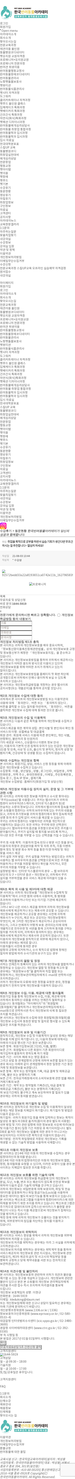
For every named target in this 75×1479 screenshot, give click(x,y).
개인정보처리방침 (11, 257)
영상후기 (5, 195)
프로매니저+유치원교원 (14, 60)
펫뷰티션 (5, 85)
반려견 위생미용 (10, 67)
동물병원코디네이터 (12, 52)
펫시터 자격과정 (10, 93)
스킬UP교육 (24, 268)
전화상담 (5, 607)
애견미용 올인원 (10, 49)
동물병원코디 (8, 151)
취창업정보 (7, 202)
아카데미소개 (8, 34)
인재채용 (5, 1412)
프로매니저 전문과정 (12, 63)
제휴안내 (5, 1404)
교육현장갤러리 (9, 224)
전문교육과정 (8, 45)
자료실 (4, 210)
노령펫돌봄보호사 (11, 82)
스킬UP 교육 (7, 147)
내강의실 (5, 239)
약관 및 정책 (7, 250)
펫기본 (4, 184)
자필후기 (5, 199)
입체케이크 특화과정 (12, 107)
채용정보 (5, 1408)
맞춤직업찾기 (8, 235)
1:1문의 (4, 228)
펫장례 (4, 177)
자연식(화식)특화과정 (13, 118)
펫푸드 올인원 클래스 (13, 103)
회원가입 (5, 27)
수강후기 (5, 188)
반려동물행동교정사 (12, 71)
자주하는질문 (8, 232)
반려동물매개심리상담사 (15, 125)
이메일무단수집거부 (12, 261)
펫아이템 (5, 169)
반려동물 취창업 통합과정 (15, 129)
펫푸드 (4, 180)
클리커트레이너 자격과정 (15, 100)
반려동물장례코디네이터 (15, 74)
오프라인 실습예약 (43, 268)
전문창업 (5, 162)
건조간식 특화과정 (11, 115)
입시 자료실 (7, 140)
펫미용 (4, 173)
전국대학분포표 (9, 144)
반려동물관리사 (9, 78)
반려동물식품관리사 (12, 89)
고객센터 (5, 213)
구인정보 (5, 206)
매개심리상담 (8, 158)
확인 (3, 1342)
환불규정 (5, 1448)
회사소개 (5, 38)
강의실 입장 (7, 246)
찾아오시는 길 (8, 1415)
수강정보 (5, 242)
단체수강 (5, 1401)
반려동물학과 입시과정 (14, 133)
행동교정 (5, 166)
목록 (2, 596)
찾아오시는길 (8, 41)
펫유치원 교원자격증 (12, 56)
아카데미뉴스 (8, 220)
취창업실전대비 (9, 155)
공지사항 (5, 217)
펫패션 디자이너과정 (12, 122)
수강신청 (5, 264)
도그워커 (5, 96)
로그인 (4, 23)
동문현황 (5, 191)
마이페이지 (7, 283)
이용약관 (5, 253)
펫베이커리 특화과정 (12, 111)
